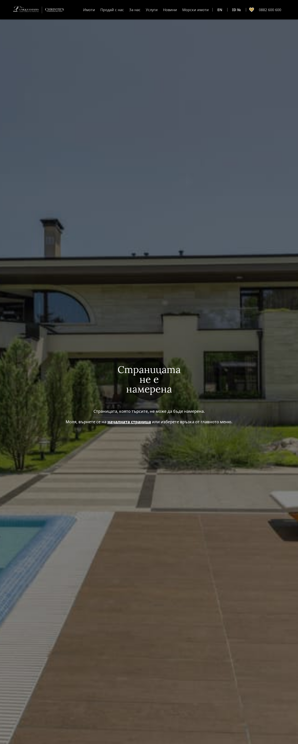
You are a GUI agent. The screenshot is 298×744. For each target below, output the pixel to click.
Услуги (152, 9)
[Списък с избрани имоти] (251, 9)
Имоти (89, 9)
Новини (170, 9)
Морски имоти (195, 9)
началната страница (129, 421)
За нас (134, 9)
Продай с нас (112, 9)
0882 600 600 (270, 9)
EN (219, 9)
